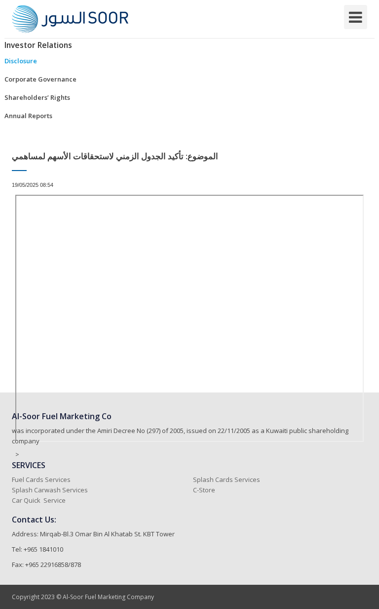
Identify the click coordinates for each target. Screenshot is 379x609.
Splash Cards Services (226, 479)
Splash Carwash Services (50, 489)
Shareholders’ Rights (37, 97)
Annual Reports (28, 115)
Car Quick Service (39, 500)
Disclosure (20, 60)
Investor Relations (38, 45)
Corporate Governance (40, 79)
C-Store (205, 489)
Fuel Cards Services (41, 479)
